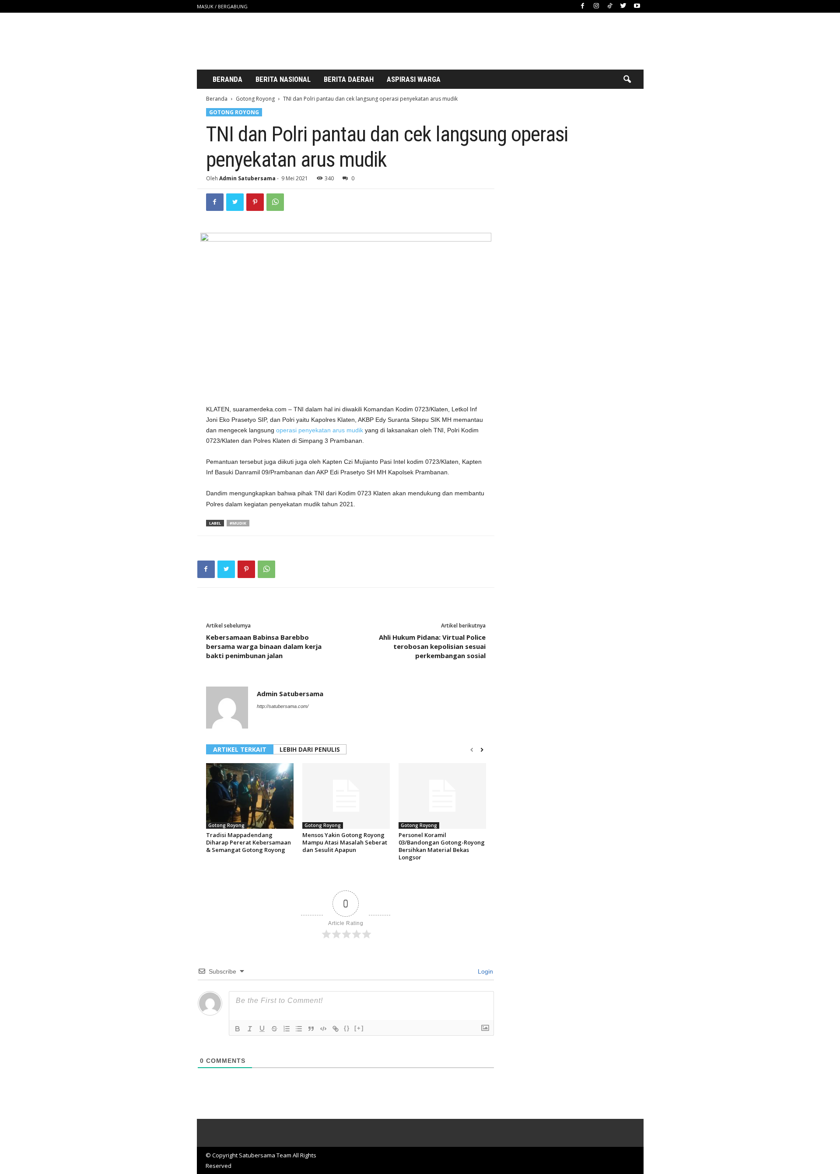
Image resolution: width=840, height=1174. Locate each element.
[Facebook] (583, 6)
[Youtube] (637, 6)
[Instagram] (596, 6)
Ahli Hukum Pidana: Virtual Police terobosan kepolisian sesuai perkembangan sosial (432, 646)
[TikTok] (610, 6)
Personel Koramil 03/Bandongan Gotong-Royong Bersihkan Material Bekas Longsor (442, 846)
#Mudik (238, 523)
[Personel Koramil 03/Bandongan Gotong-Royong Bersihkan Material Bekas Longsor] (442, 796)
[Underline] (262, 1028)
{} (347, 1028)
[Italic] (250, 1028)
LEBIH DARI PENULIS (310, 749)
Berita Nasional (283, 79)
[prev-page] (472, 750)
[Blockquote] (311, 1028)
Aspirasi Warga (414, 79)
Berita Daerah (349, 79)
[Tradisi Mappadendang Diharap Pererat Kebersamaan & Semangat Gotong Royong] (250, 796)
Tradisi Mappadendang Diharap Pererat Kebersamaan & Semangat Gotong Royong (248, 842)
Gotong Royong (255, 98)
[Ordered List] (286, 1028)
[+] (359, 1028)
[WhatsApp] (275, 202)
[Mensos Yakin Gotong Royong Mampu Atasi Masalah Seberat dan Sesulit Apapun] (346, 796)
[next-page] (482, 750)
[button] (627, 79)
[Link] (335, 1028)
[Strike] (274, 1028)
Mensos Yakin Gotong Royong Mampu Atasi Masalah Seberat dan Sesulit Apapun (344, 842)
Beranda (227, 79)
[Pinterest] (255, 202)
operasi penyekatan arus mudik (319, 430)
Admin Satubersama (247, 178)
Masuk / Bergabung (222, 6)
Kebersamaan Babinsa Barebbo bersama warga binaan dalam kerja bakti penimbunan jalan (264, 646)
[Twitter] (623, 6)
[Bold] (237, 1028)
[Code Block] (323, 1028)
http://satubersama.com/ (282, 706)
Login (484, 971)
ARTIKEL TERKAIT (239, 749)
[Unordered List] (299, 1028)
